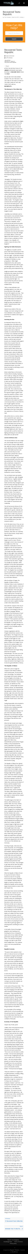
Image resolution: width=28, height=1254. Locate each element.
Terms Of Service (18, 1241)
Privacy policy (13, 1243)
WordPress (15, 1252)
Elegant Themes (14, 1250)
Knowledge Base (8, 1241)
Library (21, 17)
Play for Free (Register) (13, 1240)
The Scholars (7, 17)
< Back (7, 66)
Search (14, 39)
